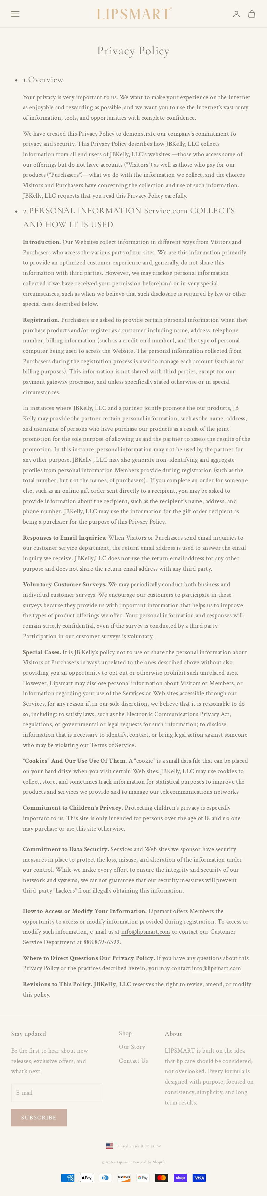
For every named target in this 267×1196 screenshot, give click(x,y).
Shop (125, 1033)
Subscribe (39, 1118)
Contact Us (133, 1061)
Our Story (132, 1047)
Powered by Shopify (149, 1162)
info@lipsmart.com (145, 932)
